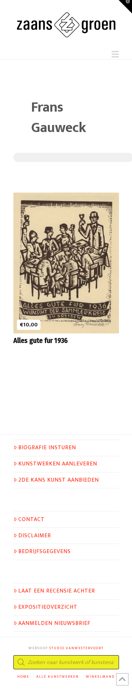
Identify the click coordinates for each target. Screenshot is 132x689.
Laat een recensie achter (56, 591)
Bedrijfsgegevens (44, 551)
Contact (31, 519)
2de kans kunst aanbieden (58, 480)
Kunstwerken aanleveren (57, 464)
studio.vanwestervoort (76, 648)
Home (23, 677)
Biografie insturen (47, 448)
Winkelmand (100, 677)
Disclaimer (34, 536)
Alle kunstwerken (57, 677)
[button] (115, 54)
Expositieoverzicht (47, 607)
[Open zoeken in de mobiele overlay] (66, 662)
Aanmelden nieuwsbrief (54, 623)
